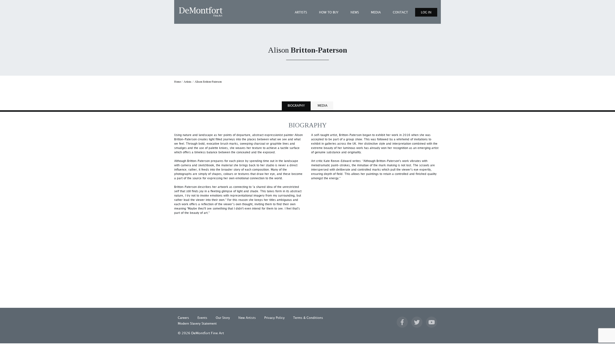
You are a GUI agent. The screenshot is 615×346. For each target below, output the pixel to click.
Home (177, 81)
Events (202, 317)
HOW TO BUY (328, 12)
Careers (183, 317)
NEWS (355, 12)
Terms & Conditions (308, 317)
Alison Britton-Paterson (208, 81)
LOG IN (426, 12)
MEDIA (376, 12)
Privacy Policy (274, 317)
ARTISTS (301, 12)
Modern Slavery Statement (197, 323)
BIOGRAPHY (296, 105)
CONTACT (400, 12)
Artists (187, 81)
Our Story (223, 317)
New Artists (247, 317)
